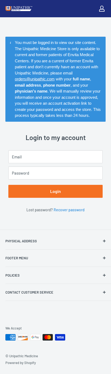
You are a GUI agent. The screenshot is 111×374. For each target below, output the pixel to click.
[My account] (102, 9)
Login (55, 191)
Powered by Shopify (20, 363)
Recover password (69, 210)
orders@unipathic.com (35, 79)
